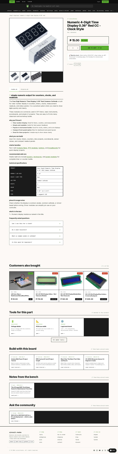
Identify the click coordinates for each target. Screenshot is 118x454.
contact (60, 442)
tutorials (78, 434)
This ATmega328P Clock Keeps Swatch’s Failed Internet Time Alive (21, 388)
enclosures (38, 157)
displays (16, 15)
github (26, 441)
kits (40, 439)
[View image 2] (25, 77)
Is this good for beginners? (22, 242)
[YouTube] (99, 450)
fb (79, 64)
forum (77, 439)
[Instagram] (97, 450)
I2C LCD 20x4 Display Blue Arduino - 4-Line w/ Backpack (96, 295)
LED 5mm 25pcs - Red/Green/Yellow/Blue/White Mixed (20, 295)
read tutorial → (16, 367)
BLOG (23, 1)
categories (42, 437)
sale (40, 442)
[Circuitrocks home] (27, 6)
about (11, 441)
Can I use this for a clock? (22, 223)
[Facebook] (94, 450)
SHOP (12, 1)
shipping (60, 437)
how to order (61, 434)
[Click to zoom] (36, 45)
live (31, 441)
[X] (105, 450)
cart (105, 1)
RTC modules (33, 148)
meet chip (19, 441)
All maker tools (59, 340)
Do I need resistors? (19, 230)
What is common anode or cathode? (24, 236)
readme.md (14, 89)
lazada (96, 437)
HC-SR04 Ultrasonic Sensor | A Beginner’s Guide (95, 359)
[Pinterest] (108, 450)
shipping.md (24, 89)
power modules (51, 157)
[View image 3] (36, 77)
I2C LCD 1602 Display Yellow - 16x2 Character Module (46, 294)
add (30, 299)
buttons (41, 148)
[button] (9, 10)
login (98, 1)
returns (60, 439)
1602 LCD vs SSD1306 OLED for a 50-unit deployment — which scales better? (21, 417)
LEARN (18, 1)
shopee (96, 434)
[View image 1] (14, 77)
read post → (14, 395)
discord (78, 442)
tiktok (96, 439)
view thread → (15, 421)
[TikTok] (102, 450)
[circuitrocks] (4, 6)
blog (77, 437)
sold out (53, 299)
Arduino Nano (22, 148)
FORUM (30, 1)
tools (41, 434)
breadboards (53, 148)
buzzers (29, 157)
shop (11, 15)
